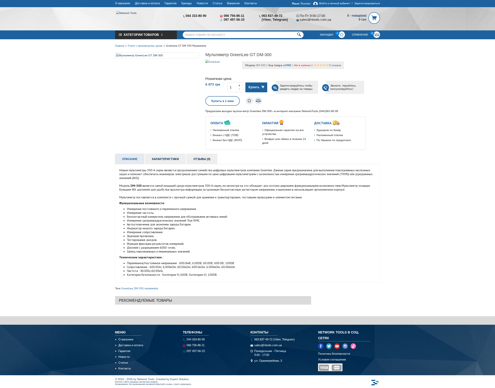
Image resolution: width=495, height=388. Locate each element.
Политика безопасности (334, 353)
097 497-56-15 (234, 19)
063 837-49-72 (272, 16)
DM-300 (138, 288)
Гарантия (171, 3)
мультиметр (151, 288)
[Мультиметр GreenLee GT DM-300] (157, 55)
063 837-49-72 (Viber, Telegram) (274, 339)
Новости (202, 3)
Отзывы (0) (201, 159)
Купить (253, 87)
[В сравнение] (258, 100)
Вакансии (233, 3)
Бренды (186, 3)
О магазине (122, 3)
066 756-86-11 (234, 16)
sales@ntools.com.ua (315, 19)
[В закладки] (249, 100)
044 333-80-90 (196, 16)
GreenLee (127, 288)
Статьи (217, 3)
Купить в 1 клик (222, 101)
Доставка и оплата (147, 3)
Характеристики (165, 159)
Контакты (250, 3)
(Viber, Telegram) (275, 19)
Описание (129, 159)
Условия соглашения (332, 359)
